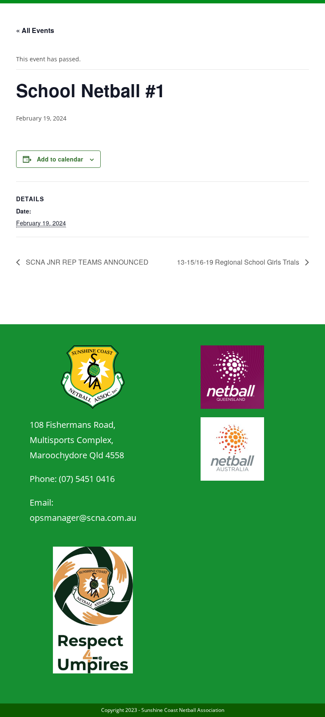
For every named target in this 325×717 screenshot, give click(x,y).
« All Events (35, 30)
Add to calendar (60, 159)
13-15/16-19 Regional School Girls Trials (239, 262)
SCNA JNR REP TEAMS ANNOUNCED (86, 262)
